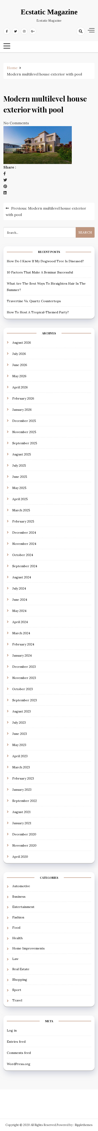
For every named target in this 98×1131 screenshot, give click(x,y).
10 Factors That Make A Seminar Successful (40, 272)
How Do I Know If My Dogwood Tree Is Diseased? (45, 261)
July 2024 (19, 588)
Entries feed (16, 1042)
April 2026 (20, 387)
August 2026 (21, 343)
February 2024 (23, 644)
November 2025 (24, 432)
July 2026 (19, 354)
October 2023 (22, 689)
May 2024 (19, 611)
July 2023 (19, 722)
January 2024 (22, 655)
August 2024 (21, 577)
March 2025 (21, 510)
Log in (12, 1030)
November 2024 (24, 544)
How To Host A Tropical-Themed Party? (38, 312)
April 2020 (20, 857)
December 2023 (24, 667)
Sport (16, 990)
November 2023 (24, 678)
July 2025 (19, 465)
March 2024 (21, 633)
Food (16, 928)
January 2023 (21, 790)
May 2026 (19, 376)
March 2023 (21, 767)
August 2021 (21, 812)
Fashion (18, 917)
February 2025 (23, 521)
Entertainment (23, 907)
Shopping (19, 980)
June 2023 (19, 734)
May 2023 (19, 745)
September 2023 (24, 700)
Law (15, 959)
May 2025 (19, 488)
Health (17, 938)
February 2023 (23, 778)
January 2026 (22, 410)
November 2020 (24, 845)
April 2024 (20, 622)
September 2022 (24, 801)
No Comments (16, 123)
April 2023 (20, 756)
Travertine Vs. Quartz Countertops (34, 301)
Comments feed (19, 1053)
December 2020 (24, 834)
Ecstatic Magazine (49, 12)
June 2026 (19, 365)
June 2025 (19, 477)
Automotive (21, 886)
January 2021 (21, 823)
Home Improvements (28, 948)
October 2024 (22, 555)
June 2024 (19, 600)
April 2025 (20, 499)
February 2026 (23, 398)
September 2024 (24, 566)
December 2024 (24, 532)
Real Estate (20, 969)
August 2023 (21, 711)
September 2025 (24, 443)
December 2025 (24, 421)
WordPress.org (18, 1064)
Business (19, 896)
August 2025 (21, 454)
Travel (17, 1000)
